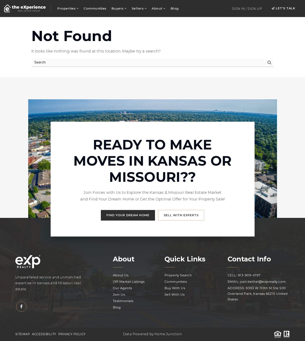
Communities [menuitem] (95, 8)
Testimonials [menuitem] (123, 301)
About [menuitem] (157, 8)
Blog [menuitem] (175, 8)
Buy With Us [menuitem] (175, 288)
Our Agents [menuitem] (122, 288)
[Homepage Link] (25, 8)
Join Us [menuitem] (119, 294)
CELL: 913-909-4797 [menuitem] (244, 275)
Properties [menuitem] (67, 8)
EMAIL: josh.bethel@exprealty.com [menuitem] (257, 282)
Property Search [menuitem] (178, 275)
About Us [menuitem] (121, 275)
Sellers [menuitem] (138, 8)
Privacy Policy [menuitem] (72, 334)
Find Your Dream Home (127, 215)
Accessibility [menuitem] (44, 334)
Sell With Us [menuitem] (175, 294)
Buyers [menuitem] (118, 8)
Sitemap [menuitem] (22, 334)
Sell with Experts (181, 215)
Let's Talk (285, 8)
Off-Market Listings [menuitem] (129, 282)
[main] (152, 47)
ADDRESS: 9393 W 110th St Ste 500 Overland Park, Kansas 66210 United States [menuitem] (258, 293)
